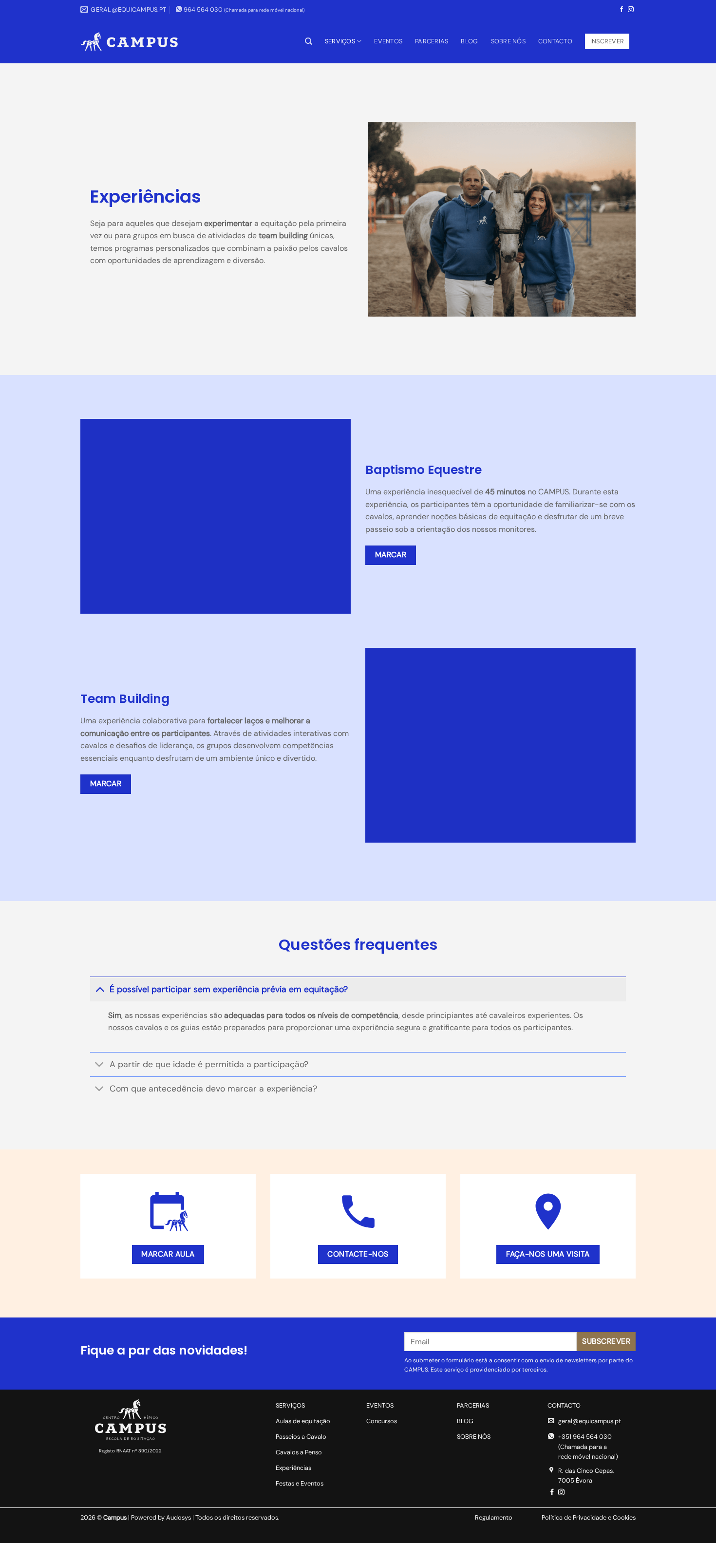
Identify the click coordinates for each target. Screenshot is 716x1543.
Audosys (178, 1517)
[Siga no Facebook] (621, 9)
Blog (469, 41)
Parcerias (431, 41)
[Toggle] (99, 988)
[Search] (308, 41)
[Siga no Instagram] (631, 9)
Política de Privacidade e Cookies (589, 1517)
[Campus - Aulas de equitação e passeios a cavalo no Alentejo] (129, 41)
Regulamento (493, 1517)
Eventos (388, 41)
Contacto (555, 41)
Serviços (340, 41)
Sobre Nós (508, 41)
